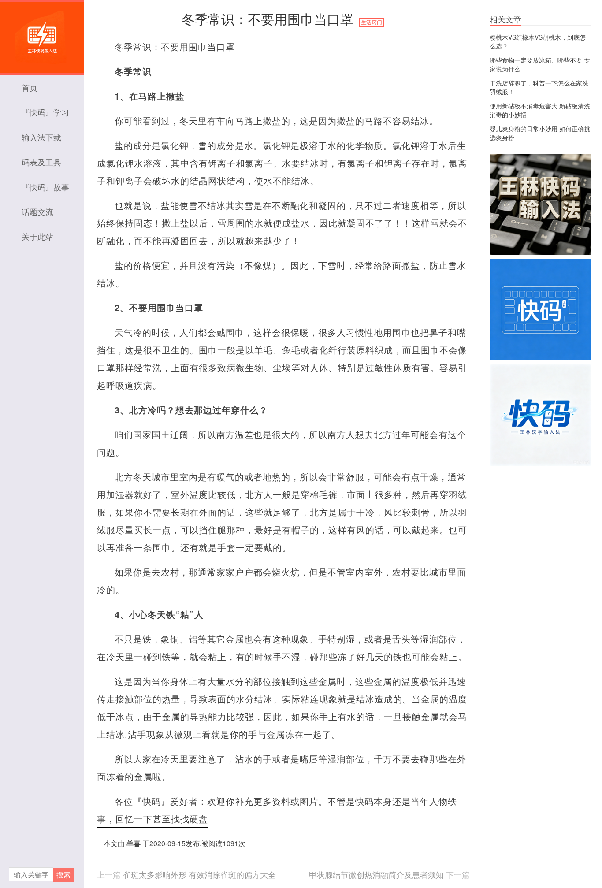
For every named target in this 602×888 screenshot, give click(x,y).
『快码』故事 (45, 187)
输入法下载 (41, 137)
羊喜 (133, 843)
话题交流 (37, 211)
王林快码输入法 (42, 33)
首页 (29, 87)
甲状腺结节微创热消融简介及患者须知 (376, 874)
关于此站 (37, 236)
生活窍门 (371, 22)
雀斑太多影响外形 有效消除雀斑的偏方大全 (199, 874)
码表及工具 (41, 161)
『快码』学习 (45, 112)
